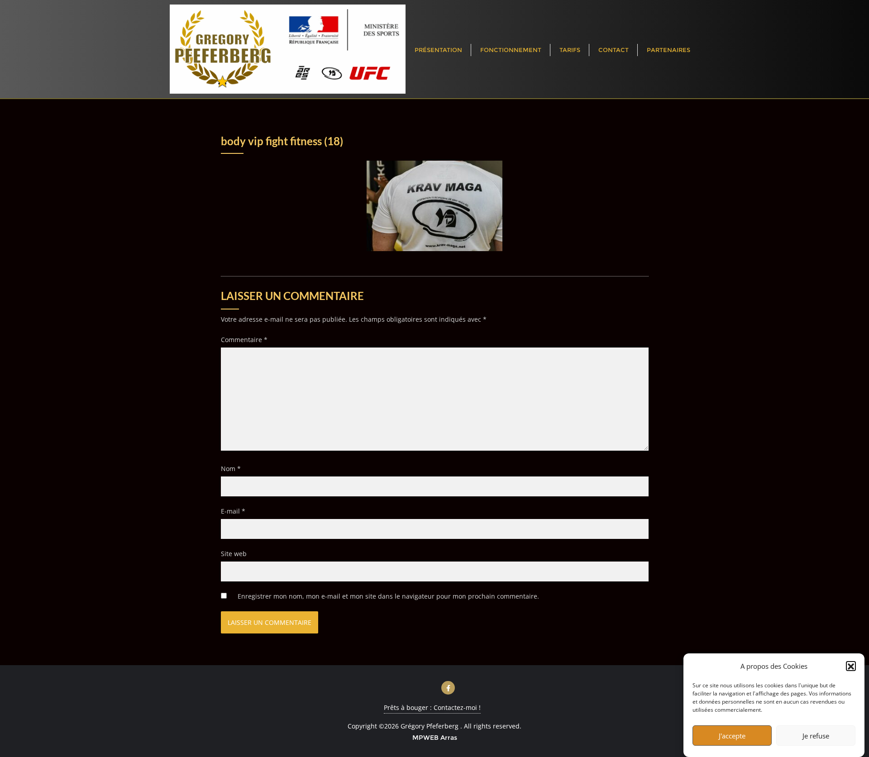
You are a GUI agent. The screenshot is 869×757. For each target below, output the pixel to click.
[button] (850, 666)
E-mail (233, 511)
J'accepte (732, 735)
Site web (234, 553)
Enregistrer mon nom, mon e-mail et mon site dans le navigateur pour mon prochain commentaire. (388, 596)
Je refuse (815, 735)
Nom (231, 468)
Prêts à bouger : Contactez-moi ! (432, 707)
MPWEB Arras (434, 737)
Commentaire (244, 339)
